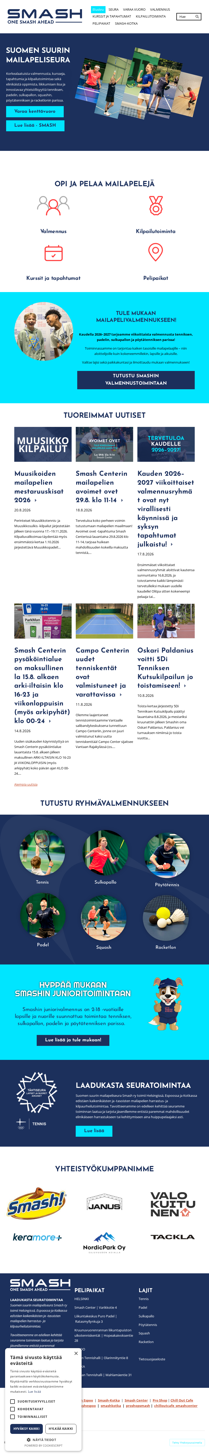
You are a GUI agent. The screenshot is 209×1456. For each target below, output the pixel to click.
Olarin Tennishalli (87, 1358)
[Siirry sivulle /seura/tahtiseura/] (41, 1100)
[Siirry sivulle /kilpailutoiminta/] (156, 205)
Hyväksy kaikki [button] (27, 1428)
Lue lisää (34, 1391)
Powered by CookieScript (43, 1445)
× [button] (76, 1354)
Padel (143, 1307)
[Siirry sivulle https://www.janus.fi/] (104, 1202)
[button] (43, 1439)
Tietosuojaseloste (152, 1359)
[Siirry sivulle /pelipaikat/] (156, 252)
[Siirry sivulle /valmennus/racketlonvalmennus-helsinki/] (166, 918)
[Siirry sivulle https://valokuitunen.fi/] (173, 1204)
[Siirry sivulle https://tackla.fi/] (173, 1237)
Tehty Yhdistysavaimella (187, 1442)
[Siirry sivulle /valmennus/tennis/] (43, 856)
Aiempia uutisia (25, 784)
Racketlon (146, 1341)
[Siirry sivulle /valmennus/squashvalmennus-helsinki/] (104, 918)
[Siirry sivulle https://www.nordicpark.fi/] (104, 1243)
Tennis (144, 1298)
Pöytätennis (148, 1324)
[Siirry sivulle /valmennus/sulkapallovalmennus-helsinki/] (104, 856)
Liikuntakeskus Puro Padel (94, 1316)
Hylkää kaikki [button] (61, 1428)
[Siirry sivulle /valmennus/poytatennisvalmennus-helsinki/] (166, 856)
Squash (144, 1333)
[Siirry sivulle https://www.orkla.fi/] (36, 1203)
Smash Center (85, 1307)
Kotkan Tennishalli (88, 1375)
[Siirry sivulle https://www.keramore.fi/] (36, 1237)
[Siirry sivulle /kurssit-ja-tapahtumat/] (53, 252)
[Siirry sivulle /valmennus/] (53, 205)
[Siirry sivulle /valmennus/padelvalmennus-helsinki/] (43, 918)
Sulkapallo (146, 1316)
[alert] (43, 1399)
